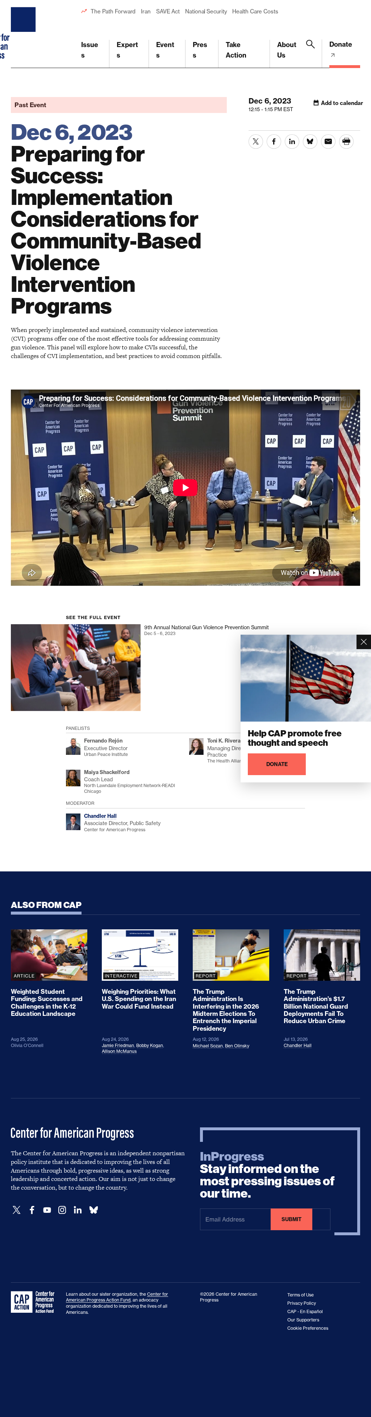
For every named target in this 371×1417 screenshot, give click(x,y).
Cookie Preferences (307, 1328)
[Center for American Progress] (24, 34)
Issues (89, 50)
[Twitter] (16, 1210)
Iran (146, 11)
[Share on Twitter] (256, 141)
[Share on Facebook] (274, 141)
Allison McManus (119, 1051)
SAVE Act (168, 11)
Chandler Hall (298, 1045)
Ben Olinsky (237, 1045)
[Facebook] (32, 1210)
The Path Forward (113, 11)
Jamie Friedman (118, 1045)
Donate (340, 44)
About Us (286, 50)
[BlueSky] (93, 1210)
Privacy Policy (301, 1303)
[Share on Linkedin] (292, 141)
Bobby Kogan (149, 1045)
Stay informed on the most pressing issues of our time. (267, 1175)
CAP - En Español (305, 1311)
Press (200, 50)
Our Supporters (303, 1320)
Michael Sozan (208, 1045)
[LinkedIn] (77, 1210)
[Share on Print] (346, 141)
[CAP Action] (35, 1302)
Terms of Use (300, 1295)
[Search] (310, 53)
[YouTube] (47, 1210)
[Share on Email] (328, 141)
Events (165, 50)
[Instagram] (62, 1210)
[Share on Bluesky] (310, 141)
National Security (206, 11)
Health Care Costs (255, 11)
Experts (127, 50)
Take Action (236, 50)
